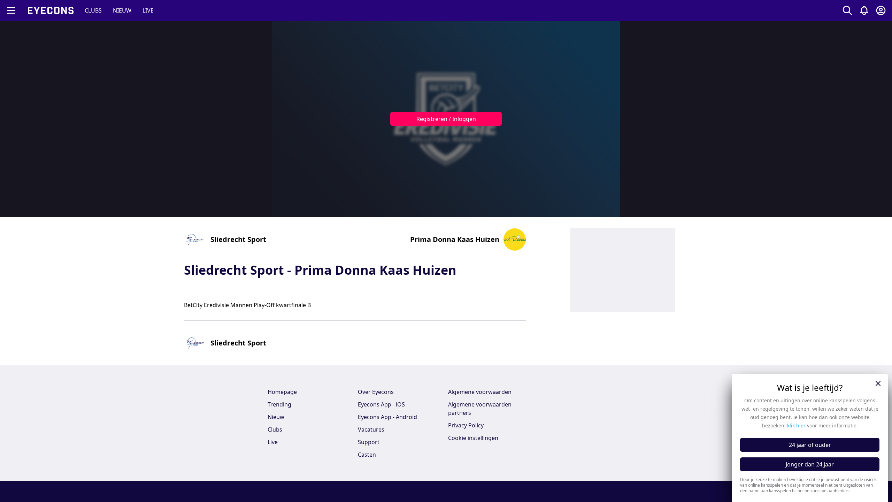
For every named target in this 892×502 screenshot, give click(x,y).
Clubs (275, 429)
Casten (367, 454)
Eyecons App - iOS (381, 404)
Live (273, 442)
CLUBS (93, 10)
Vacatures (371, 429)
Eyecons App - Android (387, 417)
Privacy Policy (466, 425)
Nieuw (276, 417)
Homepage (282, 392)
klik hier (796, 425)
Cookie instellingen (473, 438)
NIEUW (122, 10)
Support (368, 442)
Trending (279, 404)
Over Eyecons (376, 392)
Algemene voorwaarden (480, 392)
